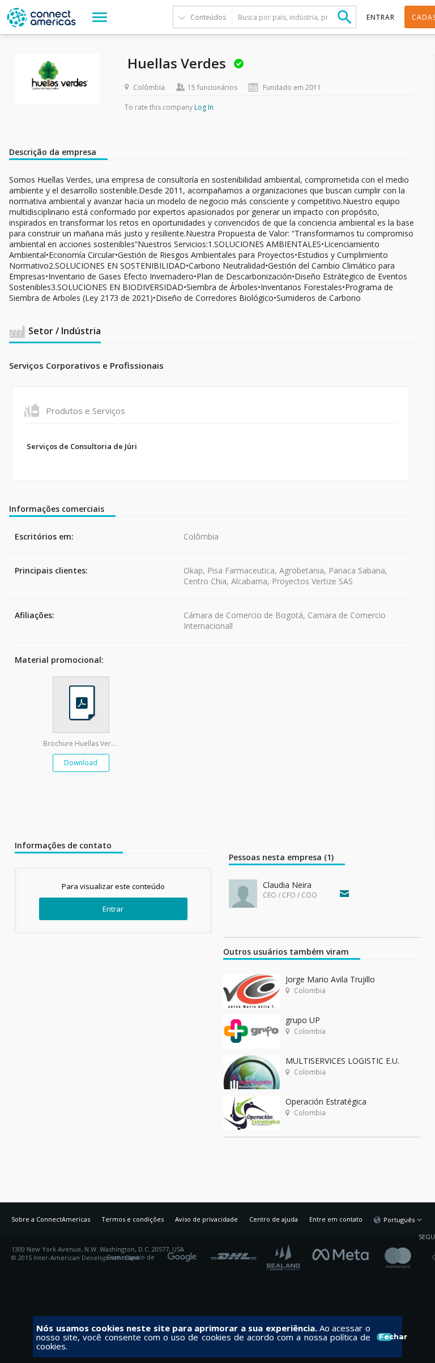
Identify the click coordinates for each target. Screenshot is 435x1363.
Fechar (386, 1337)
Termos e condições (132, 1219)
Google (184, 1253)
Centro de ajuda (273, 1219)
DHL (234, 1253)
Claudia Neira (287, 884)
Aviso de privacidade (206, 1219)
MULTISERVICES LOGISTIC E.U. (342, 1060)
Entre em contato (335, 1219)
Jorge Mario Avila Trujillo (330, 979)
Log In (204, 107)
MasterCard (407, 1257)
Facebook (343, 1253)
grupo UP (302, 1020)
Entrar (113, 909)
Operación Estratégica (325, 1101)
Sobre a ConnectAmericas (50, 1219)
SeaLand (284, 1257)
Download (80, 762)
